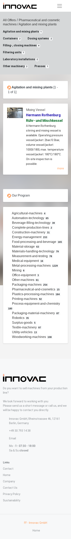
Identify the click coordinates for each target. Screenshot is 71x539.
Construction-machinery (30, 232)
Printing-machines (26, 299)
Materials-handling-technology (35, 251)
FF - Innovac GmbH (35, 522)
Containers (11, 38)
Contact (8, 468)
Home (6, 475)
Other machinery (15, 66)
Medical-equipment (27, 260)
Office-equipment (25, 275)
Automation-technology (30, 218)
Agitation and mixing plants (22, 31)
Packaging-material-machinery (35, 313)
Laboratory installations (20, 59)
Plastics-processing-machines (35, 294)
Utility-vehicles (24, 332)
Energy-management (29, 237)
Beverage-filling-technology (33, 222)
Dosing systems (39, 38)
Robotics (20, 318)
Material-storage (25, 246)
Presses (41, 66)
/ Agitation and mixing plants (37, 24)
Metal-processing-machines (34, 265)
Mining (18, 270)
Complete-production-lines (31, 227)
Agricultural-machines (28, 213)
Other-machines (25, 279)
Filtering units (13, 52)
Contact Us (10, 487)
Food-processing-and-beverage (36, 241)
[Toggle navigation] (60, 6)
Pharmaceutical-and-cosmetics (35, 289)
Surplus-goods (23, 322)
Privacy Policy (11, 494)
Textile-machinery (26, 327)
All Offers (9, 20)
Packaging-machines (29, 284)
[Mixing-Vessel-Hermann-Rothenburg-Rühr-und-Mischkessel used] (15, 114)
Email (12, 438)
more (60, 168)
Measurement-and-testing (31, 256)
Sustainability (11, 500)
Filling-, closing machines (21, 45)
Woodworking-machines (31, 337)
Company (9, 481)
